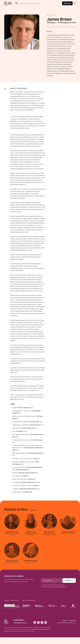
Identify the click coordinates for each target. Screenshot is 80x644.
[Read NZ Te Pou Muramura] (8, 3)
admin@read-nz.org (20, 622)
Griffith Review (37, 440)
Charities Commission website (40, 629)
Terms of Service (58, 586)
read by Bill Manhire (22, 469)
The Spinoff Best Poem (27, 428)
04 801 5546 (19, 620)
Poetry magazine (24, 407)
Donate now (67, 3)
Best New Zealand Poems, (28, 489)
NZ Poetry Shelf (34, 421)
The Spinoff (20, 431)
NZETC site (28, 492)
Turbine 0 (36, 458)
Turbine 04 (24, 476)
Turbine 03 (35, 485)
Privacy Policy (48, 586)
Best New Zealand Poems (35, 453)
